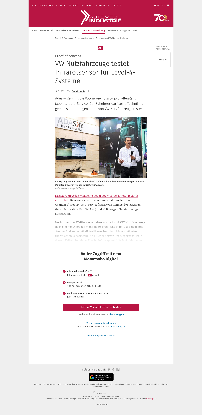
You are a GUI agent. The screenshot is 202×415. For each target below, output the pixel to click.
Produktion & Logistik (119, 30)
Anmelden (159, 5)
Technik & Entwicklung (93, 30)
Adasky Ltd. (163, 59)
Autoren (107, 387)
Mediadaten (120, 384)
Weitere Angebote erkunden (101, 323)
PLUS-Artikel (46, 30)
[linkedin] (117, 370)
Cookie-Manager (50, 384)
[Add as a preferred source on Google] (101, 377)
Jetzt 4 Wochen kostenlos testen (101, 307)
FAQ (101, 387)
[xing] (112, 370)
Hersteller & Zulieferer (67, 30)
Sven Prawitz (78, 91)
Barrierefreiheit (79, 384)
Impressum (38, 384)
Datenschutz (67, 384)
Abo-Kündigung (92, 384)
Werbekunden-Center (134, 384)
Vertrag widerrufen (106, 384)
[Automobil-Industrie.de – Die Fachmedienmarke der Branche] (34, 30)
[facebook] (108, 369)
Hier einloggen (116, 314)
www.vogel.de (151, 399)
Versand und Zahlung (152, 384)
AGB (59, 384)
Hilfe (163, 384)
